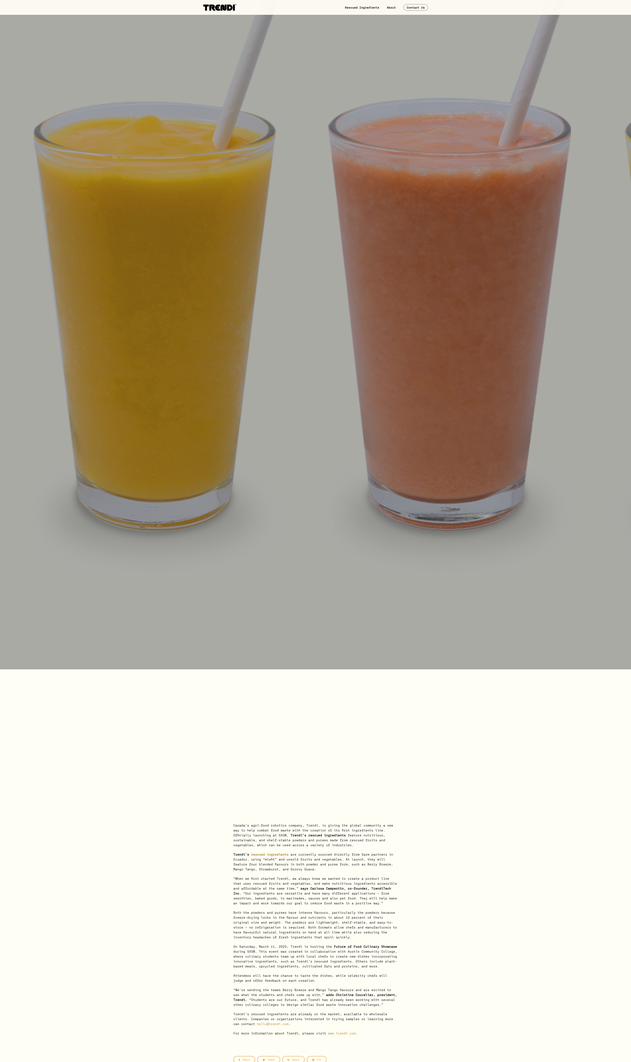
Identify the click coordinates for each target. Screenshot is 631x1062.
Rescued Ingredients (362, 7)
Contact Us (416, 7)
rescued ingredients (270, 854)
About (391, 7)
